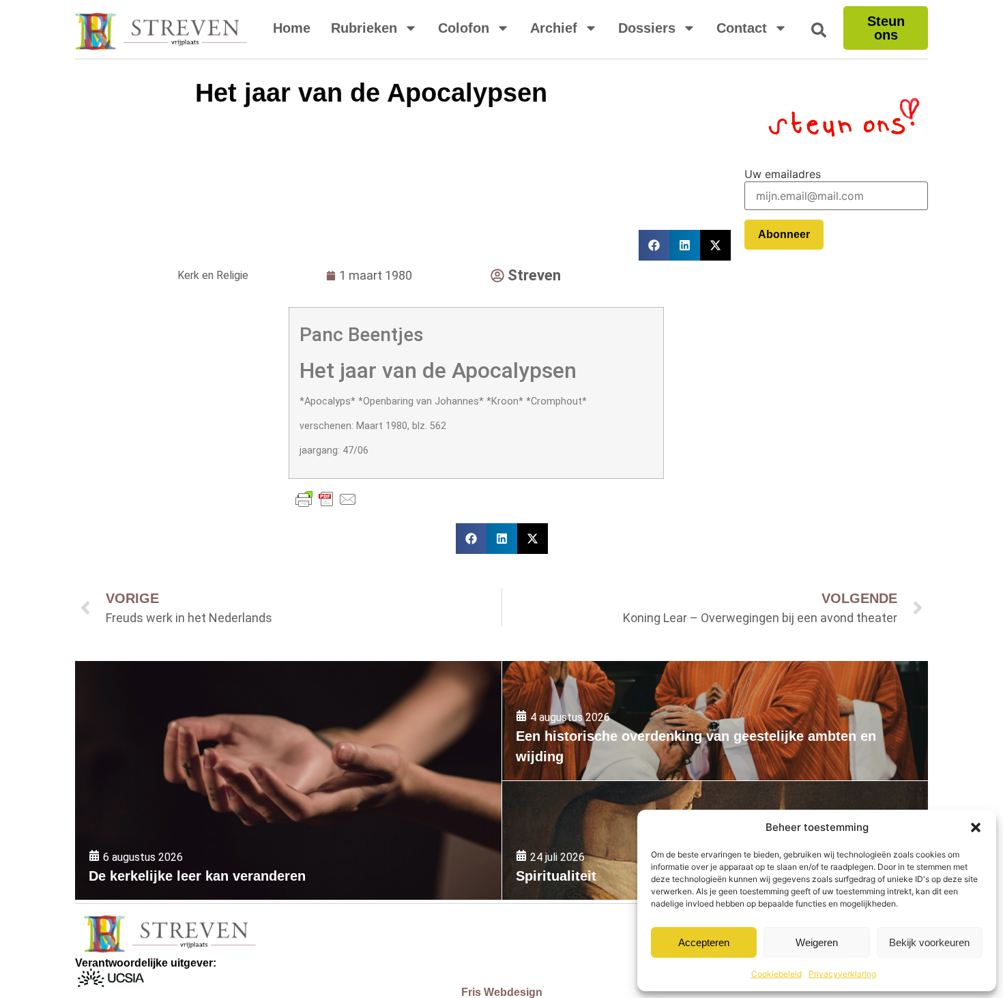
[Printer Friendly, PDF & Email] (326, 499)
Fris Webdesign (501, 992)
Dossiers (646, 27)
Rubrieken (364, 27)
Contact (741, 27)
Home (291, 27)
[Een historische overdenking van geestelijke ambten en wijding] (715, 720)
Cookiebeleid (776, 974)
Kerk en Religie (212, 275)
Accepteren (703, 942)
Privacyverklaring (842, 974)
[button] (976, 827)
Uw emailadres (782, 173)
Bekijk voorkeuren (929, 942)
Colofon (463, 27)
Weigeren (817, 942)
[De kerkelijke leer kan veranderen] (288, 780)
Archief (553, 27)
